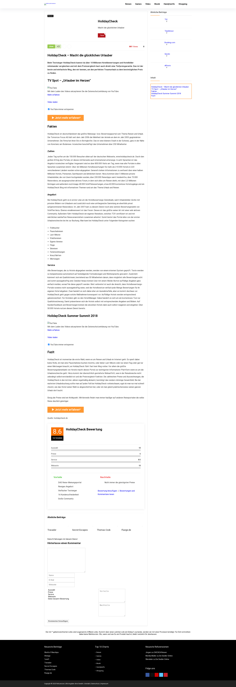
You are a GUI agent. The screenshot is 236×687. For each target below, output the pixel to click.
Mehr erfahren (53, 95)
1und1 (46, 659)
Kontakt (87, 684)
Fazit (153, 96)
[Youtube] (157, 675)
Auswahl (51, 590)
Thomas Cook (104, 530)
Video (148, 4)
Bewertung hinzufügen (107, 491)
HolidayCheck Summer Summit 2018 (166, 93)
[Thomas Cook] (108, 524)
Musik (157, 4)
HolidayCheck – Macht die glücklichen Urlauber (170, 87)
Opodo (167, 54)
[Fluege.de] (133, 524)
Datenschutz (95, 684)
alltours (168, 65)
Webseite (52, 596)
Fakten (154, 91)
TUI (166, 19)
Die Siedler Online (166, 656)
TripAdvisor (169, 31)
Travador (51, 530)
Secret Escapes (80, 530)
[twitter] (152, 675)
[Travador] (59, 524)
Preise (50, 592)
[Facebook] (147, 675)
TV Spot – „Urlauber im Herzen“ (164, 89)
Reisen (128, 4)
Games (138, 4)
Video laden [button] (52, 102)
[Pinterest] (166, 675)
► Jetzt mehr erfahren (65, 117)
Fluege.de (126, 530)
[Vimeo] (161, 675)
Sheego (47, 656)
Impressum (104, 684)
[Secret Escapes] (83, 524)
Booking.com (170, 42)
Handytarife (169, 4)
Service (51, 594)
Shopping (182, 4)
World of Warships (51, 652)
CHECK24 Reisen (160, 652)
